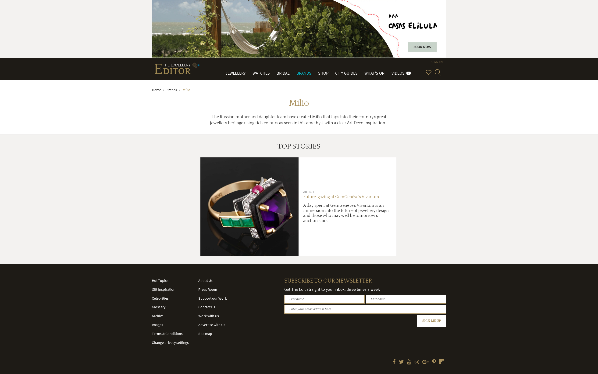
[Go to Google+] (425, 362)
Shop (323, 73)
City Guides (346, 73)
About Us (205, 280)
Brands (303, 73)
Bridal (283, 73)
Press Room (207, 289)
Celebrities (160, 298)
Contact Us (206, 307)
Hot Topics (160, 280)
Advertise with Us (211, 324)
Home (156, 90)
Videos (399, 73)
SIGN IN (437, 62)
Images (157, 324)
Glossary (158, 307)
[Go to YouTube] (409, 362)
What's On (374, 73)
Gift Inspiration (163, 289)
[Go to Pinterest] (434, 362)
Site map (205, 333)
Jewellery (235, 73)
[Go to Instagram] (417, 362)
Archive (158, 315)
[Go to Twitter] (401, 362)
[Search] (438, 72)
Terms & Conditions (167, 333)
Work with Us (208, 315)
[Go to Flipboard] (441, 361)
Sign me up (431, 321)
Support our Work (212, 298)
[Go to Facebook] (394, 362)
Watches (261, 73)
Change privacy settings (170, 342)
